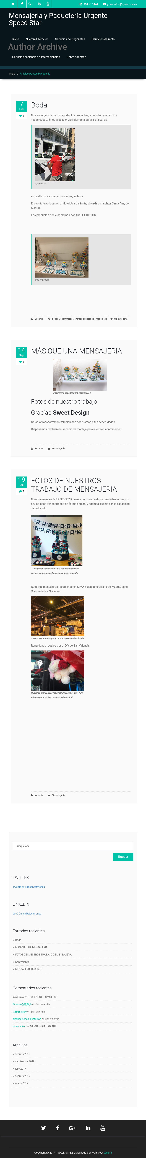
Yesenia (38, 319)
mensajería (101, 319)
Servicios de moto (103, 39)
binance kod (19, 1026)
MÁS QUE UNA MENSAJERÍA (76, 351)
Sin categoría (120, 319)
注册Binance (20, 1011)
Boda (39, 105)
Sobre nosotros (76, 57)
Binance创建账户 (22, 1004)
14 (21, 352)
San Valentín (22, 961)
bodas (55, 319)
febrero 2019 (22, 1054)
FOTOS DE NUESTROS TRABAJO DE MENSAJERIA (74, 484)
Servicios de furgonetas (70, 39)
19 (21, 481)
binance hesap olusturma (27, 1019)
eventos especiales (84, 319)
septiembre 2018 (25, 1061)
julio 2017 (20, 1068)
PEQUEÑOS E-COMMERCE (42, 997)
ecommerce (66, 319)
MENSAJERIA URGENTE (28, 969)
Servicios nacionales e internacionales (36, 57)
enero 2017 (21, 1083)
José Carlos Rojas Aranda (27, 913)
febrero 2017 (22, 1076)
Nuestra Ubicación (37, 39)
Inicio (15, 39)
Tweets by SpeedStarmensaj (29, 886)
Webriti (108, 1152)
